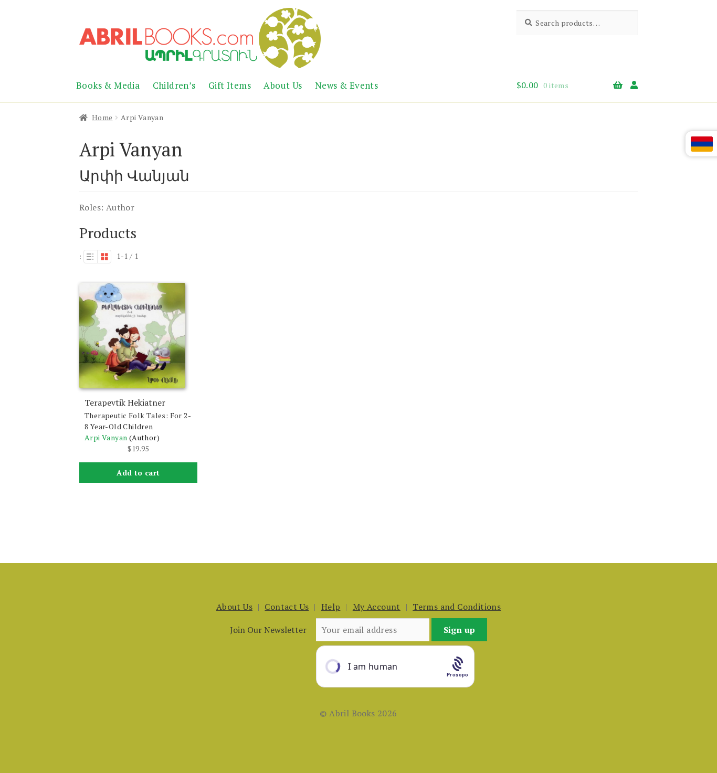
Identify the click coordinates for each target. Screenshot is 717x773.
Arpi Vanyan (106, 437)
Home (102, 117)
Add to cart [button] (138, 473)
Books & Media (108, 85)
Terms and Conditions (457, 606)
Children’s (174, 85)
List (90, 256)
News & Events (346, 85)
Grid (104, 256)
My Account (376, 606)
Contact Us (287, 606)
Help (331, 606)
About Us (282, 85)
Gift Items (229, 85)
